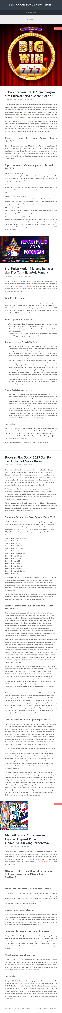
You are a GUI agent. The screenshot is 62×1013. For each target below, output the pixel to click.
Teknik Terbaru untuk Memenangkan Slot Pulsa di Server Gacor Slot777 (31, 94)
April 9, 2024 (9, 846)
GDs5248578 (18, 465)
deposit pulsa (19, 983)
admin (20, 99)
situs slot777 (17, 117)
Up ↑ (55, 1008)
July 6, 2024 (8, 276)
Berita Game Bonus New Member (31, 4)
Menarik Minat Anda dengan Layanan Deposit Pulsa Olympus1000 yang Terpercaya (27, 839)
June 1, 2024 (9, 465)
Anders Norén (48, 1008)
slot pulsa (40, 227)
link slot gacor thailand (45, 862)
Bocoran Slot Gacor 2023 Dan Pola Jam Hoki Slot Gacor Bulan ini (29, 459)
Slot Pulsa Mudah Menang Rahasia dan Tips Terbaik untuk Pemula (29, 270)
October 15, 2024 (10, 99)
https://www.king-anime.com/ (22, 286)
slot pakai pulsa (30, 470)
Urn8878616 (18, 276)
